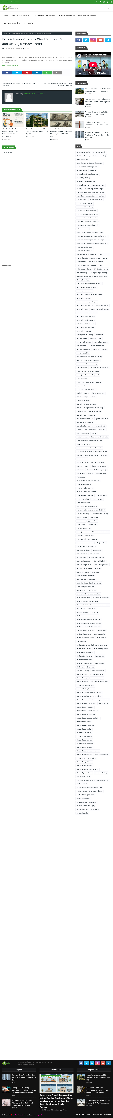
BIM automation (81, 262)
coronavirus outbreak (97, 346)
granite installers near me (85, 426)
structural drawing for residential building (89, 692)
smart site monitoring (83, 597)
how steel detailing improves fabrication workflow (92, 451)
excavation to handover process (86, 389)
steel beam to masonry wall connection (89, 623)
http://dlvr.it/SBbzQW (10, 65)
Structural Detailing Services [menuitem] (45, 15)
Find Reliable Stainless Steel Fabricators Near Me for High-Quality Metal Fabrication (23, 1103)
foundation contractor (83, 400)
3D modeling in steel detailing (86, 181)
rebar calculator (82, 554)
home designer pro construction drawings (89, 440)
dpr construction (82, 367)
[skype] (111, 2)
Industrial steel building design (96, 470)
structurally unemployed (84, 773)
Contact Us (107, 1115)
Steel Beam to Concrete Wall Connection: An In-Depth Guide (96, 123)
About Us (9, 2)
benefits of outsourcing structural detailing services (92, 243)
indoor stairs (80, 470)
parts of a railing (82, 517)
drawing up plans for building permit (88, 371)
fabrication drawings (83, 393)
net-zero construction (83, 503)
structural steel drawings (84, 740)
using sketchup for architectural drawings (89, 787)
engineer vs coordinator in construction (89, 382)
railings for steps (101, 543)
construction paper (82, 309)
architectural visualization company (87, 214)
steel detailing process (84, 649)
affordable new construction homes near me (90, 192)
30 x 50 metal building (83, 156)
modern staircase (97, 499)
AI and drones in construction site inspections (90, 196)
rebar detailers (94, 554)
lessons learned (101, 473)
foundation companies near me (86, 397)
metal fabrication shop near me (86, 492)
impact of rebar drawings (99, 466)
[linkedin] (108, 1063)
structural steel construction (85, 725)
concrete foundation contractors (86, 287)
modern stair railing (83, 499)
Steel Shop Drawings (83, 670)
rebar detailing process (84, 565)
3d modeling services (83, 185)
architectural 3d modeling (84, 203)
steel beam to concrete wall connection (89, 619)
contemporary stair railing (85, 335)
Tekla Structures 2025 (83, 776)
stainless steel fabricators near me (87, 601)
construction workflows (84, 331)
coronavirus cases (95, 338)
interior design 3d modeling (85, 473)
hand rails (102, 429)
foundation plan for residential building (89, 411)
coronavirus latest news (84, 342)
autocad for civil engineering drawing (88, 225)
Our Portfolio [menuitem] (28, 23)
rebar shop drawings (83, 572)
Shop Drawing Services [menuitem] (12, 23)
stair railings (92, 608)
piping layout (93, 524)
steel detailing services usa (85, 652)
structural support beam (84, 762)
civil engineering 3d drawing (98, 272)
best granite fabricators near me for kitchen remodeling (90, 255)
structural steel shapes (102, 754)
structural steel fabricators (85, 747)
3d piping (79, 189)
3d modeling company (83, 178)
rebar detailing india (99, 561)
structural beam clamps (96, 674)
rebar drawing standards (84, 568)
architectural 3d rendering (85, 207)
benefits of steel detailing (84, 251)
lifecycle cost (81, 477)
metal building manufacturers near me (88, 481)
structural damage (97, 678)
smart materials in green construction (88, 594)
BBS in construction (82, 229)
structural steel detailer (84, 729)
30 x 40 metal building (99, 152)
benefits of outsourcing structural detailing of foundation (90, 240)
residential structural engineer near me (89, 583)
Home (3, 2)
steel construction (99, 634)
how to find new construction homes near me (90, 462)
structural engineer (83, 700)
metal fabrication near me (85, 488)
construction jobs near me (85, 305)
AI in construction (82, 199)
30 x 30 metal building (83, 152)
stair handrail (81, 608)
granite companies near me (85, 419)
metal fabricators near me (85, 495)
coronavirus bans (82, 338)
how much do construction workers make (89, 448)
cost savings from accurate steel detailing (89, 356)
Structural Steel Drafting (84, 736)
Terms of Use (86, 1115)
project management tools (85, 543)
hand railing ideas (90, 429)
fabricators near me (98, 393)
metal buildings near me (84, 484)
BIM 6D (105, 258)
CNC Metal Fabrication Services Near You (89, 283)
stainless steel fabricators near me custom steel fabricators (91, 605)
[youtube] (100, 40)
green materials (100, 426)
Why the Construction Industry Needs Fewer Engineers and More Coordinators (10, 132)
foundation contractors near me (86, 404)
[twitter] (100, 2)
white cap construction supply (86, 806)
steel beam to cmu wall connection (87, 616)
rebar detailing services (101, 565)
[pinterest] (107, 2)
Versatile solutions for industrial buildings (89, 791)
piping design (94, 517)
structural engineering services (86, 703)
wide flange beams (82, 809)
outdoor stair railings (83, 513)
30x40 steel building (83, 159)
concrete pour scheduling (84, 291)
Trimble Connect (82, 784)
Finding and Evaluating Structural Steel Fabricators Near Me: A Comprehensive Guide (24, 1090)
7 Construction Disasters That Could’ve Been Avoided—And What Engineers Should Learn (61, 132)
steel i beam (80, 667)
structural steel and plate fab (86, 714)
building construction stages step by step (89, 265)
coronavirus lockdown (101, 342)
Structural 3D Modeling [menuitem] (66, 15)
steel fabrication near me (84, 660)
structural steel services (84, 754)
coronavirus (99, 335)
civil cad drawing (82, 272)
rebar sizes (95, 572)
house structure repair (83, 444)
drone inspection (82, 378)
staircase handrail (82, 612)
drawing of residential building (99, 367)
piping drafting (92, 521)
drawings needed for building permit (88, 375)
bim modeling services (96, 262)
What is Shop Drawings (83, 798)
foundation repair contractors (86, 415)
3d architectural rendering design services (89, 163)
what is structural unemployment (87, 802)
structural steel (103, 703)
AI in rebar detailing (96, 199)
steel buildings (101, 630)
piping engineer (81, 524)
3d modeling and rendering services (87, 174)
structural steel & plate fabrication (87, 711)
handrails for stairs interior (99, 437)
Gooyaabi (39, 1115)
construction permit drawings (100, 309)
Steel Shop (90, 667)
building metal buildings (84, 269)
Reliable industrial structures (86, 576)
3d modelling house (98, 185)
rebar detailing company (96, 557)
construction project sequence (86, 316)
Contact (16, 2)
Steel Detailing (81, 641)
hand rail (79, 429)
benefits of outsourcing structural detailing (90, 232)
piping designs (81, 521)
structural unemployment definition (87, 769)
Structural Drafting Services (85, 689)
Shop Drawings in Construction (86, 586)
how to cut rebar (82, 459)
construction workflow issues (85, 324)
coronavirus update (83, 353)
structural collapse (82, 678)
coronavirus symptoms (100, 349)
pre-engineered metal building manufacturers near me (92, 532)
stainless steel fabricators (101, 597)
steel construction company (85, 638)
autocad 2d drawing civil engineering (88, 221)
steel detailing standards (84, 656)
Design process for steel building (87, 364)
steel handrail (99, 663)
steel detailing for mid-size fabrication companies (92, 645)
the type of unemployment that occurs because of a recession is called (92, 780)
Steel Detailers (101, 638)
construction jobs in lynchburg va (87, 302)
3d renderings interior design (94, 189)
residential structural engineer (86, 579)
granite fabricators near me (85, 422)
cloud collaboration (83, 280)
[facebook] (96, 2)
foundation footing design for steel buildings (90, 408)
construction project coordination (87, 313)
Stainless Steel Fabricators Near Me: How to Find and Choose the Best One (97, 135)
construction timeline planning (86, 320)
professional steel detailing (85, 535)
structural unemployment (84, 765)
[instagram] (104, 2)
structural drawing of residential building (89, 696)
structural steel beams (84, 722)
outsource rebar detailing (100, 513)
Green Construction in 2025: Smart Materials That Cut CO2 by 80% (37, 131)
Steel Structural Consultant (13, 49)
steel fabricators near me (84, 663)
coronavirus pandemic (83, 349)
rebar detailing (81, 557)
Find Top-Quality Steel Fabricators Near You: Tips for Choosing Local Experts (97, 101)
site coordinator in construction (86, 590)
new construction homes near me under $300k (91, 510)
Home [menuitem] (6, 15)
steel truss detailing (98, 670)
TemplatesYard (19, 1115)
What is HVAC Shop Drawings (85, 795)
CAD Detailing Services (101, 269)
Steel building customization (85, 630)
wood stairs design (82, 813)
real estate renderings (83, 550)
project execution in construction (87, 539)
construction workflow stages (85, 327)
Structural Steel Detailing (84, 733)
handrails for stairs (82, 437)
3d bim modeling (82, 170)
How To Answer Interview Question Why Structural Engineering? (92, 456)
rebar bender (97, 550)
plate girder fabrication (84, 528)
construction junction (102, 305)
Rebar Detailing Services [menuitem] (87, 15)
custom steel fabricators (92, 360)
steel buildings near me (84, 634)
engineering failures (83, 386)
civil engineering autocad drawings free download (92, 276)
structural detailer (82, 681)
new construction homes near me (87, 506)
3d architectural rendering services (87, 167)
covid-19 (79, 360)
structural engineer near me (100, 700)
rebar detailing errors (83, 561)
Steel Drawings (99, 656)
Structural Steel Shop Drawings (86, 758)
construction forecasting (84, 298)
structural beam (82, 674)
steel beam (94, 612)
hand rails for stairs (83, 433)
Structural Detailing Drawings (100, 681)
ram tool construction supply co (86, 546)
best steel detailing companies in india (88, 258)
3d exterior (93, 170)
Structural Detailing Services (85, 685)
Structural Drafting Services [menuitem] (21, 15)
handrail (94, 433)
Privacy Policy (97, 1115)
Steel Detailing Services (101, 649)
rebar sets (98, 568)
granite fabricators (102, 419)
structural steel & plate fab (85, 707)
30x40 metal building (99, 156)
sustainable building (101, 773)
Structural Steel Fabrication (85, 743)
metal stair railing (101, 495)
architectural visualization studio (87, 218)
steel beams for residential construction (89, 627)
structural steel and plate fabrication (88, 718)
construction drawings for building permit (89, 294)
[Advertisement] (37, 290)
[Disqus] (37, 235)
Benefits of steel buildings (84, 247)
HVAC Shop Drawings (83, 466)
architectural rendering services (86, 210)
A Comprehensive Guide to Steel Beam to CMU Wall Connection (97, 113)
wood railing (95, 809)
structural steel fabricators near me (88, 751)
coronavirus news (82, 346)
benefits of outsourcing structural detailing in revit (92, 236)
